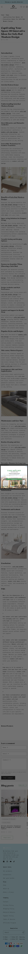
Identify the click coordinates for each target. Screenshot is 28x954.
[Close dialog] (26, 466)
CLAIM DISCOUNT (14, 479)
